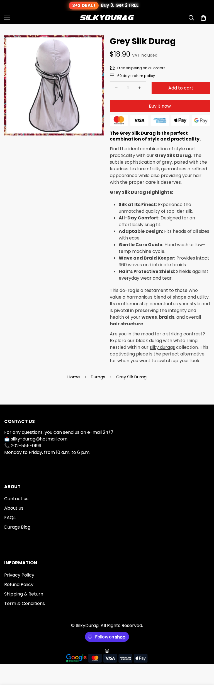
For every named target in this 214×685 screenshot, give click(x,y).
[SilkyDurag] (107, 17)
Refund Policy (18, 584)
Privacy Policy (19, 575)
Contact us (16, 498)
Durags (98, 377)
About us (13, 508)
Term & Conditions (24, 603)
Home (73, 377)
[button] (203, 17)
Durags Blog (17, 527)
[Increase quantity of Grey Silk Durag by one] (139, 88)
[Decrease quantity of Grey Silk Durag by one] (116, 88)
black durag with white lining (167, 340)
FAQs (10, 517)
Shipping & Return (23, 594)
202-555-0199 (26, 445)
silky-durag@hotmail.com (39, 439)
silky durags (162, 347)
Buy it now (160, 106)
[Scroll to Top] (203, 654)
